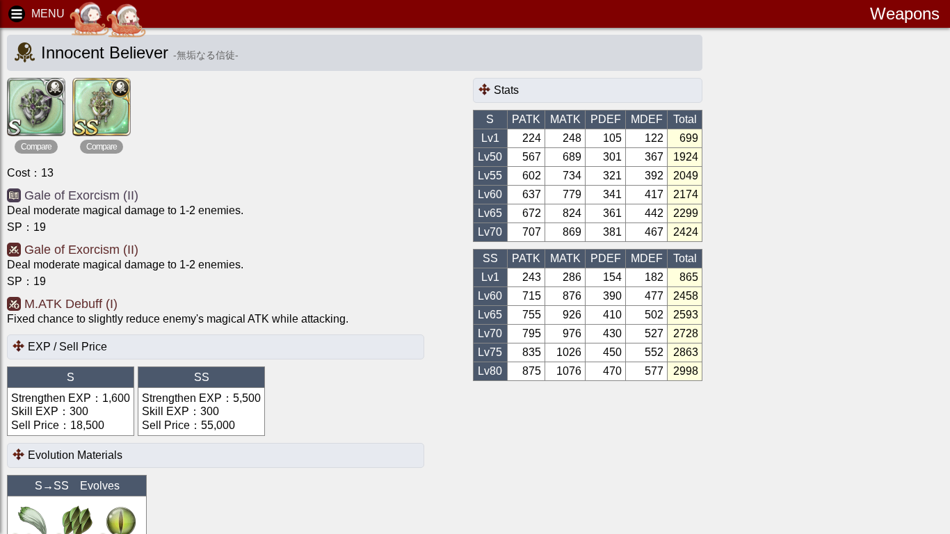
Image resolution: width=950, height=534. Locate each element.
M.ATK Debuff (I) (71, 304)
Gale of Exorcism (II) (81, 195)
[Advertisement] (831, 250)
